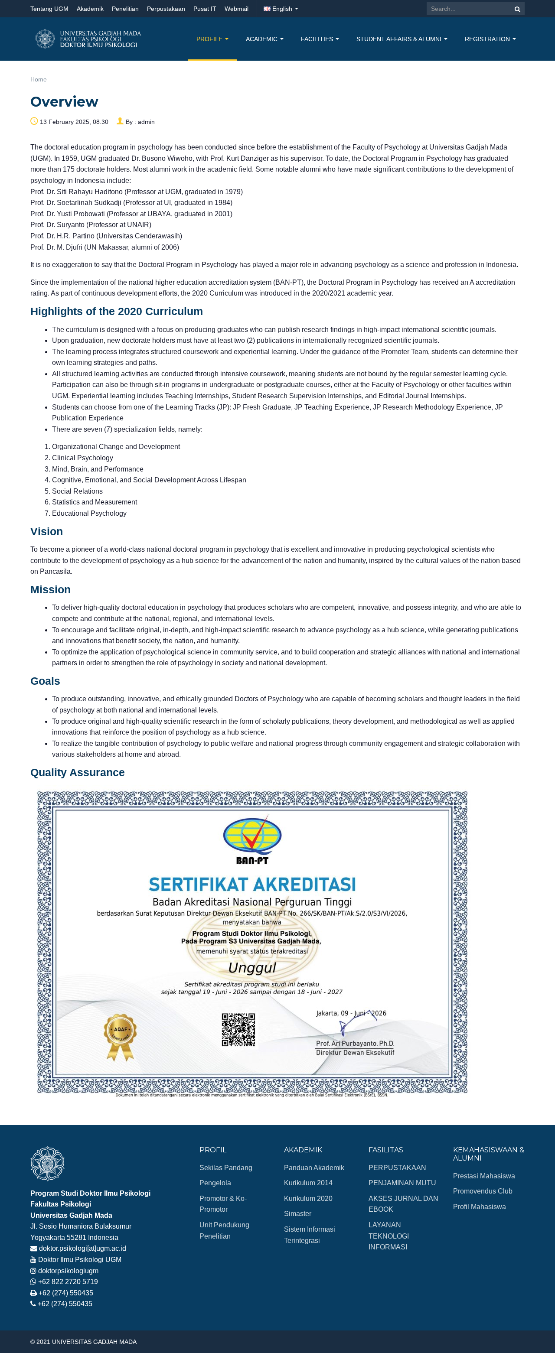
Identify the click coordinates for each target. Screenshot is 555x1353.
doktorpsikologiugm (68, 1271)
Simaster (297, 1213)
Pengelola (215, 1183)
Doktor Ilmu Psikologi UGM (79, 1259)
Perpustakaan (166, 8)
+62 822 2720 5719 (68, 1281)
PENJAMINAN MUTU (402, 1183)
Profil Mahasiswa (479, 1206)
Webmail (236, 8)
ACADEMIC (262, 39)
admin (146, 121)
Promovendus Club (483, 1191)
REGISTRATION (488, 39)
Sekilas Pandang (225, 1167)
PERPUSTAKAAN (397, 1167)
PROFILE (210, 39)
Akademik (90, 8)
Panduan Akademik (314, 1167)
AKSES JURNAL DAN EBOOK (403, 1204)
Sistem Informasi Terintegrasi (309, 1235)
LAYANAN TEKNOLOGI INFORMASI (389, 1236)
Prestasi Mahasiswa (484, 1176)
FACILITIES (318, 39)
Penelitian (125, 8)
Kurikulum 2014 (308, 1183)
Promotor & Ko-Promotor (223, 1204)
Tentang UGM (49, 8)
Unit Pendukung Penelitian (224, 1230)
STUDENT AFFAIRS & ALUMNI (399, 39)
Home (38, 79)
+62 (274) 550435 (66, 1293)
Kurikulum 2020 (308, 1198)
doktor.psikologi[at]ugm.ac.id (82, 1248)
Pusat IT (204, 8)
